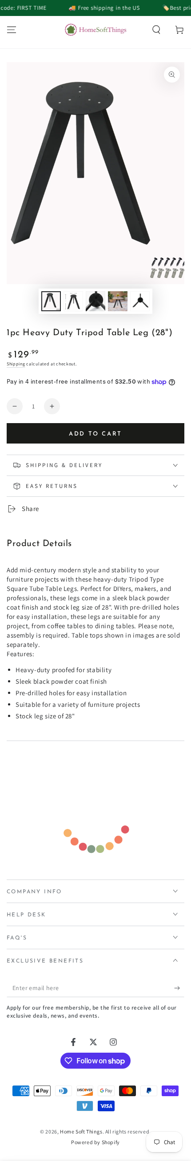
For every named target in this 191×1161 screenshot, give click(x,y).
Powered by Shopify (95, 1142)
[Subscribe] (179, 988)
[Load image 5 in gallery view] (140, 301)
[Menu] (11, 29)
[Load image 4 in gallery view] (117, 301)
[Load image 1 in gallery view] (51, 301)
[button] (156, 29)
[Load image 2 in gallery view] (73, 301)
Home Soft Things (81, 1131)
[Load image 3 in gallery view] (95, 301)
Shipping (16, 364)
